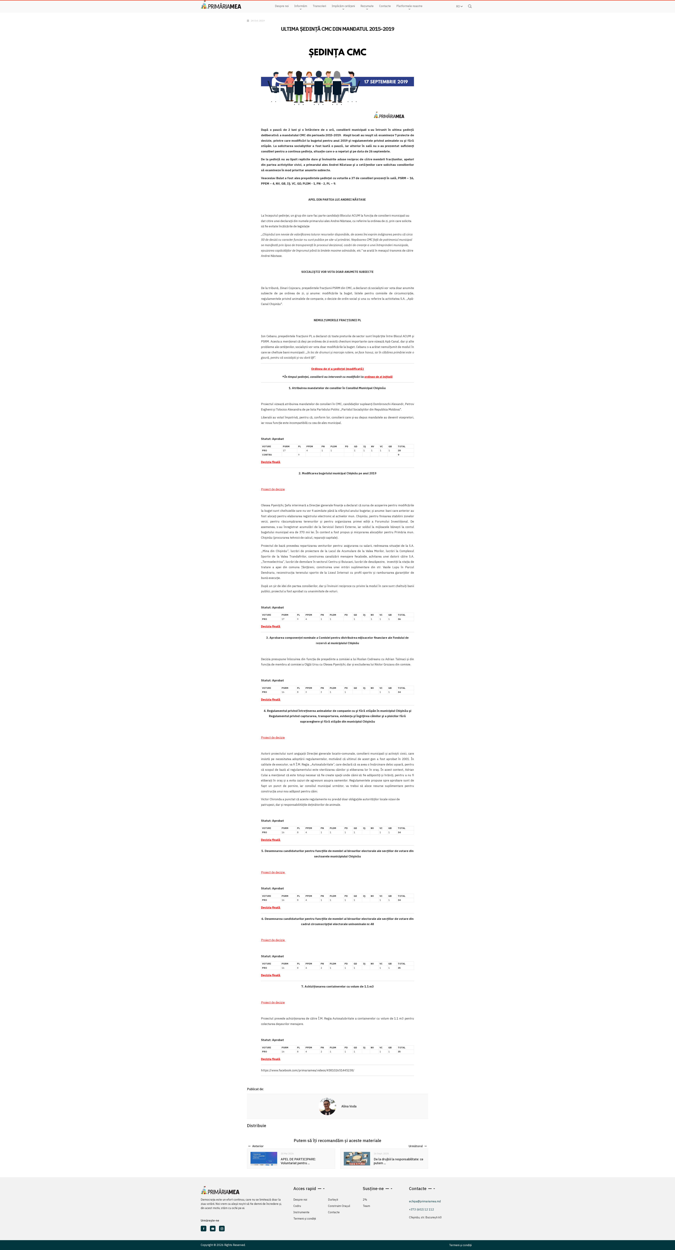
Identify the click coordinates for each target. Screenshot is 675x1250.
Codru (297, 1206)
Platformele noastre (409, 6)
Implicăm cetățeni (343, 6)
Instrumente (301, 1212)
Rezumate (367, 6)
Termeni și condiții (304, 1218)
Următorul (416, 1146)
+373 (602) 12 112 (421, 1209)
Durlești (333, 1199)
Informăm (300, 6)
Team (366, 1206)
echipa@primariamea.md (425, 1201)
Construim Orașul (339, 1206)
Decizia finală (270, 840)
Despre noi (282, 6)
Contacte (385, 6)
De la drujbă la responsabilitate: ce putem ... (305, 1161)
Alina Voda (348, 1106)
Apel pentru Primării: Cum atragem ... (399, 1161)
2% (365, 1199)
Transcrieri (319, 6)
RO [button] (458, 6)
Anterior (258, 1146)
